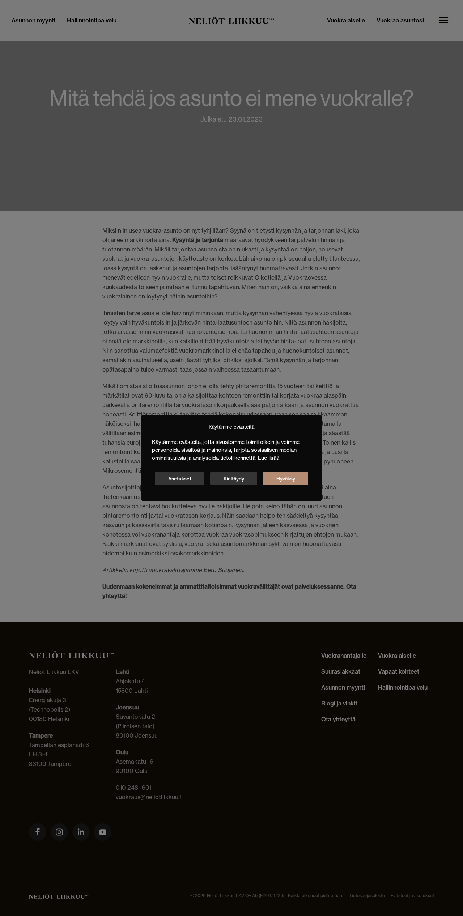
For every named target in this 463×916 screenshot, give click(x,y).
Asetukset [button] (179, 478)
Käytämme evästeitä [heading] (231, 427)
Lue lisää (268, 457)
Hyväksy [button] (285, 478)
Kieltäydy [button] (234, 478)
